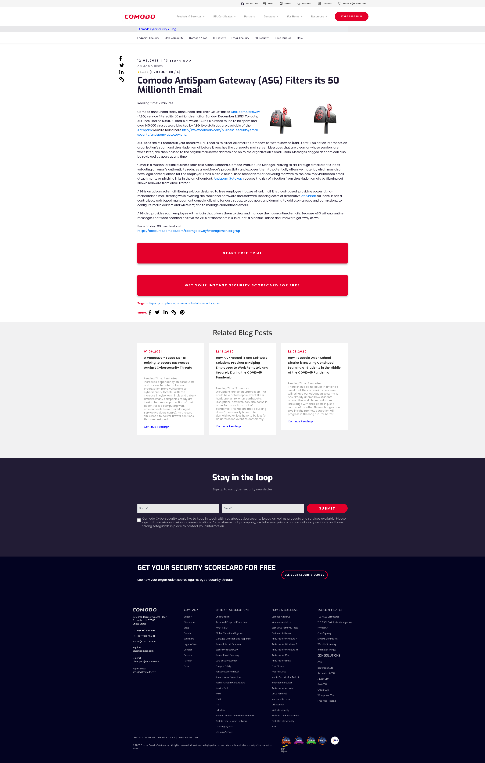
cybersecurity (185, 303)
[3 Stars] (143, 72)
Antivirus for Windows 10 (285, 649)
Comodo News (198, 38)
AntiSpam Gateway (245, 112)
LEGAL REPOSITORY (188, 737)
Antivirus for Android (282, 688)
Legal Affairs (190, 644)
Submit (327, 508)
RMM (218, 693)
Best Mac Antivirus (281, 633)
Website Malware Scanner (285, 715)
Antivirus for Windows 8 (284, 644)
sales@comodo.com (143, 650)
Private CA (323, 627)
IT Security (219, 38)
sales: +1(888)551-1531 (354, 3)
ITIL (217, 704)
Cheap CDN (323, 689)
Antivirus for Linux (281, 660)
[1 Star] (138, 72)
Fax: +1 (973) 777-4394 (144, 641)
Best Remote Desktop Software (231, 721)
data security (203, 303)
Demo (187, 666)
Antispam (144, 130)
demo (288, 3)
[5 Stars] (147, 72)
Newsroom (189, 622)
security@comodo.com (144, 672)
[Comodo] (140, 16)
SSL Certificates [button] (223, 16)
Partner (188, 660)
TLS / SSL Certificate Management (335, 622)
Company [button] (270, 16)
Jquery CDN (323, 678)
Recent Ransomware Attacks (230, 682)
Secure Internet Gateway (228, 644)
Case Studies (283, 38)
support (306, 3)
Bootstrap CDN (325, 667)
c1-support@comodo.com (146, 661)
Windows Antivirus (281, 622)
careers (327, 3)
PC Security (262, 38)
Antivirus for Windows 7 (284, 638)
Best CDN (322, 684)
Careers (188, 655)
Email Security (240, 38)
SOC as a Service (224, 732)
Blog (186, 627)
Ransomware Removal (227, 671)
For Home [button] (293, 16)
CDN (320, 662)
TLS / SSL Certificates (328, 616)
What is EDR (222, 627)
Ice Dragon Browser (282, 682)
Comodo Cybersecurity (153, 29)
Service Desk (222, 688)
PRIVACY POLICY (166, 737)
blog (270, 3)
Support (188, 616)
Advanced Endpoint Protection (231, 622)
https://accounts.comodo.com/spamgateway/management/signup (188, 231)
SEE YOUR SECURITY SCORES (304, 574)
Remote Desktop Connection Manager (235, 715)
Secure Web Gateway (227, 649)
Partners (249, 16)
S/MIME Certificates (328, 638)
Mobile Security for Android (286, 677)
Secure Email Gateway (227, 655)
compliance (167, 303)
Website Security (280, 710)
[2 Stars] (141, 72)
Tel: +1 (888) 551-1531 (144, 630)
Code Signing (324, 633)
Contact (188, 649)
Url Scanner (278, 704)
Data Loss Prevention (226, 660)
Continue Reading (156, 427)
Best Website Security (283, 721)
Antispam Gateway (228, 178)
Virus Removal (279, 693)
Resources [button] (318, 16)
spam (216, 303)
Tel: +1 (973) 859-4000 (144, 636)
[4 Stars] (145, 72)
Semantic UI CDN (326, 673)
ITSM (218, 699)
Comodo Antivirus (281, 616)
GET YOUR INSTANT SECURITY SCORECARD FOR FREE (242, 285)
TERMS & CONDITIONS (144, 737)
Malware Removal (281, 699)
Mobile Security (174, 38)
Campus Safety (223, 666)
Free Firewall (279, 666)
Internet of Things (327, 649)
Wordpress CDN (326, 695)
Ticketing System (224, 726)
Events (187, 633)
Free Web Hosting (327, 700)
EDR (274, 726)
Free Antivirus (279, 671)
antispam (152, 303)
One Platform (222, 616)
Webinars (189, 638)
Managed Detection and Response (233, 638)
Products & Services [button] (189, 16)
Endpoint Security (148, 38)
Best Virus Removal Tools (285, 627)
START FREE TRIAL (352, 16)
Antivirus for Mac (280, 655)
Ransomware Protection (228, 677)
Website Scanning (327, 644)
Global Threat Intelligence (229, 633)
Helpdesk (220, 710)
